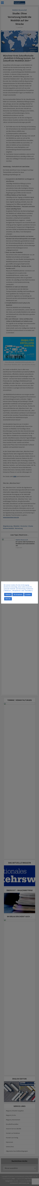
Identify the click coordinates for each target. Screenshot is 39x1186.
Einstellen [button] (28, 594)
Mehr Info (8, 599)
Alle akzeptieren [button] (18, 594)
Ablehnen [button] (8, 594)
